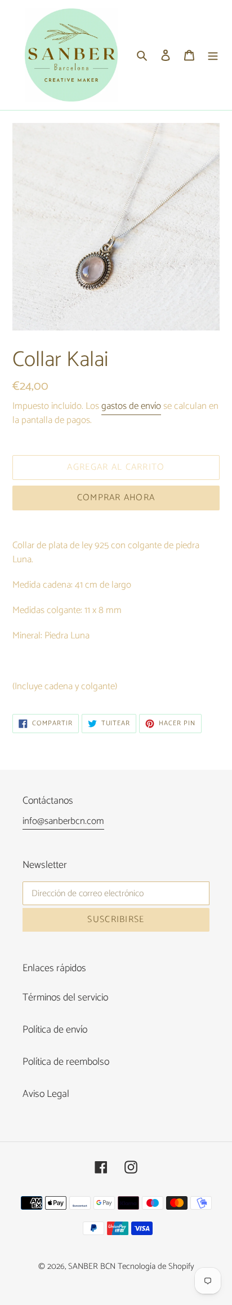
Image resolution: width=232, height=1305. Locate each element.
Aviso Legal (46, 1094)
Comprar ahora (116, 497)
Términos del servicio (65, 997)
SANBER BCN (91, 1266)
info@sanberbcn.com (63, 821)
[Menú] (213, 55)
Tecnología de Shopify (156, 1266)
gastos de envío (131, 406)
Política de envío (55, 1029)
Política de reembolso (66, 1061)
